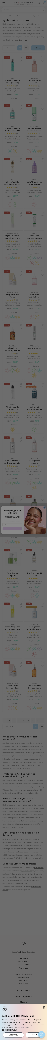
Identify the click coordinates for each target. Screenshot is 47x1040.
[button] (23, 1029)
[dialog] (23, 1022)
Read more (25, 1027)
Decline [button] (34, 1035)
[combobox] (44, 1007)
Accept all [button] (13, 1035)
